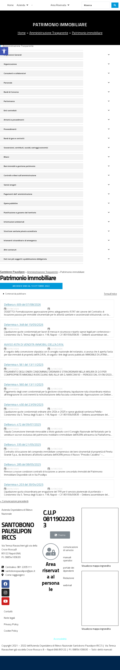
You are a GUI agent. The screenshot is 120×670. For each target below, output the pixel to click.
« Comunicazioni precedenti (14, 501)
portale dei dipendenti (68, 569)
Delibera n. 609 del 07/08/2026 (22, 304)
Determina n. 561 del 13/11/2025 (23, 364)
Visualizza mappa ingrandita (96, 566)
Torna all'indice (110, 293)
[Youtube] (5, 601)
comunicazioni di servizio (70, 548)
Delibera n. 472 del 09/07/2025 (22, 424)
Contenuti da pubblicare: (15, 293)
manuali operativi (67, 558)
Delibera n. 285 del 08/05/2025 (22, 464)
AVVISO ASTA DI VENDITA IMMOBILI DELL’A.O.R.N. (34, 344)
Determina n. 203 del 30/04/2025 (23, 484)
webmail (67, 585)
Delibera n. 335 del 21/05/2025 (22, 444)
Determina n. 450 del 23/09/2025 (23, 404)
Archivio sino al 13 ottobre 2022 (31, 285)
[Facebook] (5, 584)
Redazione (68, 578)
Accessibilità (60, 639)
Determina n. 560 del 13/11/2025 (23, 384)
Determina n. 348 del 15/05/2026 (23, 324)
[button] (4, 51)
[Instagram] (5, 592)
